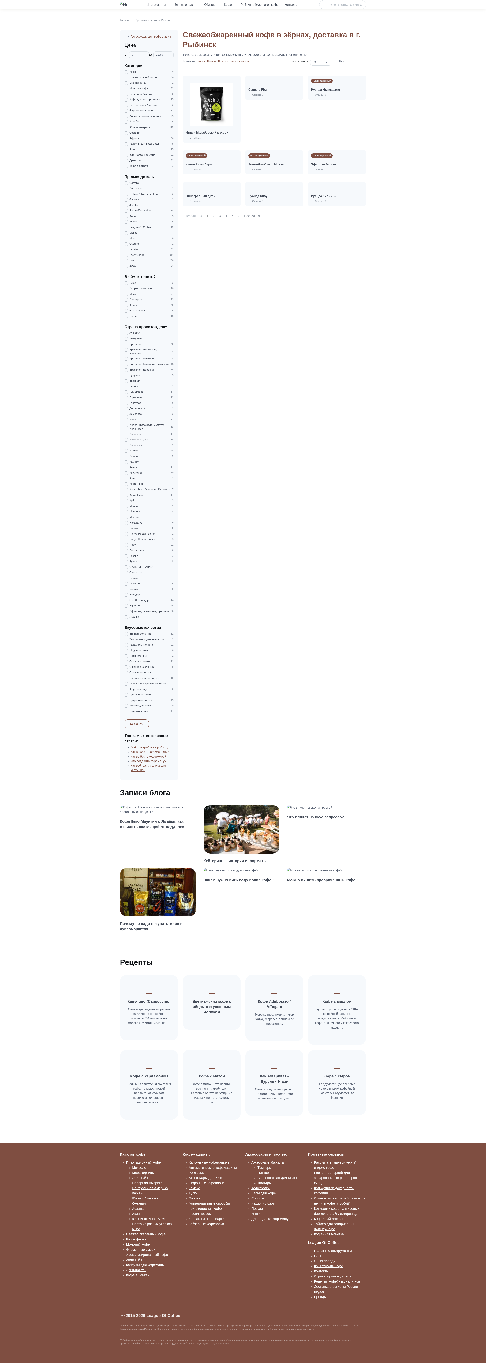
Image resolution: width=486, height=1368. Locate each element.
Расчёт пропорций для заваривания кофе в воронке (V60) (337, 1178)
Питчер (263, 1173)
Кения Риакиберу (199, 164)
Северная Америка (147, 1183)
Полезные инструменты (333, 1251)
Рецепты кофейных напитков (337, 1281)
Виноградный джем (201, 196)
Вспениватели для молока (278, 1178)
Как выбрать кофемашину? (150, 752)
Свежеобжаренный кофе (146, 1234)
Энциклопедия (185, 4)
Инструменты (156, 4)
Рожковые (197, 1173)
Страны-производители (332, 1276)
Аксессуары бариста (267, 1162)
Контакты (291, 4)
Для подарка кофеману (270, 1219)
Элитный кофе (143, 1178)
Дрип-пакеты (136, 1270)
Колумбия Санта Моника (267, 164)
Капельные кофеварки (206, 1219)
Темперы (264, 1168)
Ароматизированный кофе (147, 1255)
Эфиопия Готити (323, 164)
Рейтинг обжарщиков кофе (260, 4)
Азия (136, 1214)
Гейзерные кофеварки (206, 1224)
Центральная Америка (150, 1188)
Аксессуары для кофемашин (151, 36)
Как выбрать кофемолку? (148, 756)
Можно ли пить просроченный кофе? (322, 880)
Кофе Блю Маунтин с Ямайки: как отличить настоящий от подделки (152, 824)
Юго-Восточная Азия (148, 1219)
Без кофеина (136, 1239)
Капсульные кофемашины (209, 1162)
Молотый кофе (138, 1244)
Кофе (228, 4)
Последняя (252, 215)
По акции (223, 61)
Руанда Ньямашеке (325, 89)
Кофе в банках (137, 1275)
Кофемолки (260, 1188)
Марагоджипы (143, 1173)
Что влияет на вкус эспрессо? (315, 817)
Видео (319, 1292)
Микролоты (141, 1168)
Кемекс (194, 1188)
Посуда (257, 1208)
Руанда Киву (257, 196)
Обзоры (209, 4)
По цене (201, 61)
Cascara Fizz (257, 89)
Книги (255, 1214)
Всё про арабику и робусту (149, 747)
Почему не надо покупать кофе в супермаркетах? (151, 926)
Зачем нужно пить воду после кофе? (239, 880)
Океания (139, 1203)
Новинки (212, 61)
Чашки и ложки (263, 1203)
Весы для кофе (263, 1193)
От (126, 55)
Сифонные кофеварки (206, 1183)
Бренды (320, 1297)
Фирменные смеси (140, 1249)
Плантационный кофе (143, 1162)
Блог (318, 1256)
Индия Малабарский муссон (207, 132)
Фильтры (264, 1183)
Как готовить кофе (328, 1266)
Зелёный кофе (137, 1260)
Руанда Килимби (323, 196)
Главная (125, 20)
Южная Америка (145, 1198)
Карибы (138, 1193)
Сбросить (136, 723)
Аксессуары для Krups (206, 1178)
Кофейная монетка (329, 1234)
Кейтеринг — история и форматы (235, 861)
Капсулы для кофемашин (146, 1265)
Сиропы (257, 1198)
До (150, 55)
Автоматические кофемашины (213, 1168)
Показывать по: (301, 61)
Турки (193, 1193)
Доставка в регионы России (153, 20)
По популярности (239, 61)
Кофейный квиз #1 (328, 1219)
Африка (138, 1208)
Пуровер (195, 1198)
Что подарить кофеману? (148, 761)
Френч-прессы (200, 1214)
